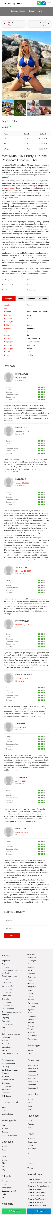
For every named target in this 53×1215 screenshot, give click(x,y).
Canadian (31, 974)
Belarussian (32, 964)
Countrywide (32, 1142)
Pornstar (30, 1163)
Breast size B (32, 1068)
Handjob (5, 1040)
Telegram (41, 1211)
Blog (29, 1153)
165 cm (29, 355)
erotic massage (43, 195)
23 (27, 308)
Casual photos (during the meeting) (12, 971)
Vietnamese (32, 1039)
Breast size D (31, 345)
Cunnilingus (6, 992)
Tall (3, 1166)
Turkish (30, 1029)
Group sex (6, 1037)
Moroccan (31, 1006)
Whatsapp (15, 1211)
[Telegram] (43, 3)
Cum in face (6, 983)
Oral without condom (10, 1054)
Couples (5, 979)
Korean (30, 996)
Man (3, 1126)
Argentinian (31, 957)
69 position (6, 961)
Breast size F (32, 1081)
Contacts (43, 299)
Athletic (5, 1147)
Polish (29, 1013)
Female (29, 305)
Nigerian (30, 1010)
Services (31, 299)
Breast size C (32, 1072)
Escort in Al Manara (35, 1202)
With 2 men (6, 1096)
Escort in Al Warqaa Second (38, 1186)
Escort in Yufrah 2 (34, 1179)
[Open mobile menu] (49, 3)
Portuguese (31, 1016)
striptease (10, 188)
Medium (30, 1124)
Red (29, 1109)
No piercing (30, 328)
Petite (4, 1157)
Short (29, 1121)
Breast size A (32, 1065)
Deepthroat (6, 996)
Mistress (5, 1050)
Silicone (30, 1054)
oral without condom (34, 255)
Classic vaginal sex (9, 976)
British (29, 970)
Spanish (30, 1026)
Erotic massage (8, 1009)
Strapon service (8, 1080)
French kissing (7, 1024)
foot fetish (5, 255)
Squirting (5, 1076)
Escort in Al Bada (34, 1189)
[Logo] (14, 3)
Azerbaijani (31, 961)
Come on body (7, 989)
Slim (3, 1163)
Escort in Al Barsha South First (39, 1183)
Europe (30, 1145)
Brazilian (30, 967)
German (30, 983)
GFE (3, 1027)
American (31, 954)
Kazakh (30, 993)
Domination (6, 1002)
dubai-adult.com (18, 11)
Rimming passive (8, 1063)
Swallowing (6, 1089)
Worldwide (31, 1148)
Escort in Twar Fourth (35, 1196)
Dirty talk (5, 999)
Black (29, 1106)
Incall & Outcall (7, 1114)
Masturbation (7, 1047)
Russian (30, 1023)
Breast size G (32, 1085)
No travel (31, 1139)
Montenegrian (32, 1003)
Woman (5, 1129)
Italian (29, 990)
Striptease (6, 1083)
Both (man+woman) (9, 1135)
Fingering (5, 1018)
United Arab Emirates (40, 312)
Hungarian (31, 987)
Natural (29, 348)
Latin (4, 1194)
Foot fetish (6, 1021)
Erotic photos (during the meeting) (11, 1013)
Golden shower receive (11, 1034)
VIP (28, 1158)
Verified (30, 1168)
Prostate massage (9, 1057)
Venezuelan (32, 1036)
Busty (28, 315)
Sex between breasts (10, 1070)
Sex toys (5, 1073)
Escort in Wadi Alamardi (36, 1199)
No (27, 335)
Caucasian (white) (33, 338)
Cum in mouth (7, 986)
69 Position (22, 186)
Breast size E (32, 1078)
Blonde (29, 318)
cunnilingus (32, 186)
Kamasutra (6, 1044)
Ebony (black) (7, 1188)
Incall (4, 1107)
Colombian (31, 977)
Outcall (4, 1111)
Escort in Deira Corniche (36, 1193)
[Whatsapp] (39, 3)
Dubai (31, 11)
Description (9, 299)
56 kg (28, 352)
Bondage (5, 967)
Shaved (29, 325)
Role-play (5, 1067)
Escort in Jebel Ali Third (36, 1206)
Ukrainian (31, 1032)
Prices (20, 299)
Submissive (6, 1086)
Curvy (4, 1153)
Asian (4, 1184)
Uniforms (5, 1093)
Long (28, 322)
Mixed (4, 1197)
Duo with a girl (7, 1006)
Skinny (4, 1160)
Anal (3, 964)
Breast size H (32, 1088)
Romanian (31, 1019)
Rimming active (8, 1060)
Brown (29, 1103)
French (30, 980)
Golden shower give (9, 1031)
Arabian (5, 1181)
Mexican (30, 1000)
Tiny (3, 1170)
